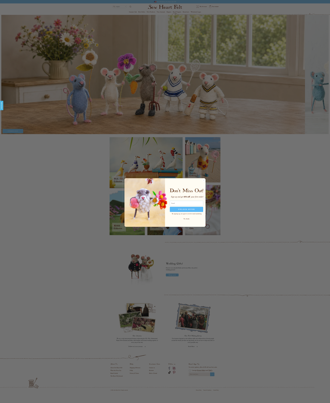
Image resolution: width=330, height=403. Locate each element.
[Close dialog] (203, 180)
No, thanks (186, 219)
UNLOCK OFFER (186, 209)
